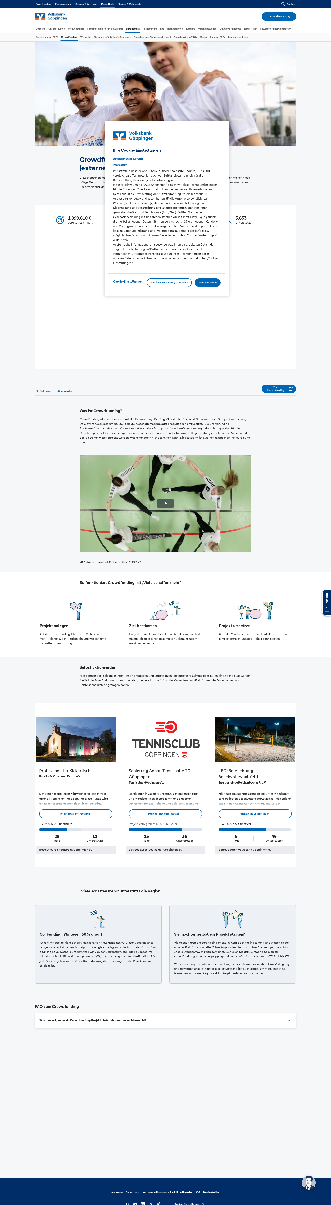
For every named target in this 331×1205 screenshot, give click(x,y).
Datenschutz (132, 1192)
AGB (197, 1192)
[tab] (40, 29)
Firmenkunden (63, 4)
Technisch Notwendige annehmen (169, 282)
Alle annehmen (208, 282)
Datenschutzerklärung (128, 158)
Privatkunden (43, 4)
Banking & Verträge (86, 4)
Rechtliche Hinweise (181, 1192)
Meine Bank (107, 4)
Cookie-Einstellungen (128, 281)
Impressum (117, 1192)
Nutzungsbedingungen (155, 1192)
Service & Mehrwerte (129, 4)
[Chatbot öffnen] (309, 1183)
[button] (165, 1020)
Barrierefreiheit (211, 1192)
